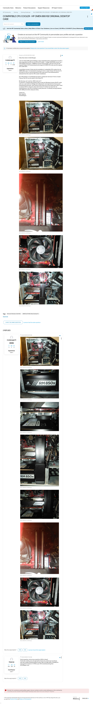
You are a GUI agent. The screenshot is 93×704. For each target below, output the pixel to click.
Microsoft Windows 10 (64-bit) (13, 313)
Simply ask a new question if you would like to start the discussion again (49, 48)
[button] (60, 55)
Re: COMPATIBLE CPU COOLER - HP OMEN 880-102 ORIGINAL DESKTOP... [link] (52, 12)
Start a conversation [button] (33, 24)
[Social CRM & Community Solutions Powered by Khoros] (76, 698)
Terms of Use (13, 699)
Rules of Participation (25, 699)
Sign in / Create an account (27, 41)
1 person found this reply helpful (36, 650)
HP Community (7, 12)
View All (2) (5, 316)
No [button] (25, 650)
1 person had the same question (32, 322)
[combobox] (13, 24)
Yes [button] (20, 650)
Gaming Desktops (25, 12)
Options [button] (88, 16)
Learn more (41, 41)
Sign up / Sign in (85, 7)
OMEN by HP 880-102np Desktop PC (31, 313)
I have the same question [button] (13, 322)
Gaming (16, 12)
